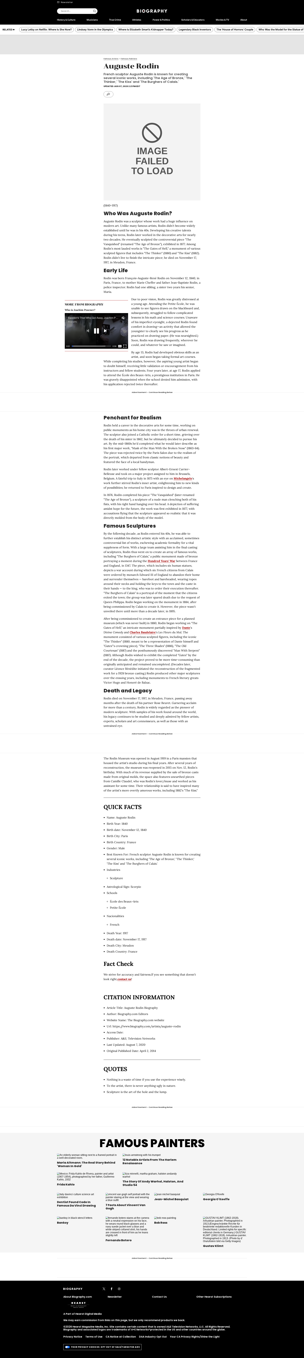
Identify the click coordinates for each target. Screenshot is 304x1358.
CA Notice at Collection (121, 1337)
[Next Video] (105, 331)
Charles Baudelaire (143, 632)
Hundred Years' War (161, 561)
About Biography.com (77, 1297)
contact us (124, 979)
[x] (104, 1289)
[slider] (91, 346)
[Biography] (152, 11)
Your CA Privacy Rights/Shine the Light (195, 1337)
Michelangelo (183, 478)
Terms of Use (93, 1337)
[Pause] (96, 330)
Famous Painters (152, 1143)
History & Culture (66, 19)
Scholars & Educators (193, 19)
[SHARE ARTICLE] (108, 94)
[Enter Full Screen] (125, 346)
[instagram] (119, 1289)
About (243, 19)
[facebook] (111, 1289)
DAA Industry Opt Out (153, 1337)
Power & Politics (161, 19)
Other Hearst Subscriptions (214, 1297)
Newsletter (67, 2)
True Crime (115, 19)
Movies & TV (222, 19)
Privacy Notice (72, 1337)
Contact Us (159, 1297)
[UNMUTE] (123, 318)
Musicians (92, 19)
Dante (186, 627)
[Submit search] (94, 11)
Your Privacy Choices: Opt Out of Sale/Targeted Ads (105, 1347)
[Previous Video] (88, 331)
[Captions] (120, 346)
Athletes (136, 19)
